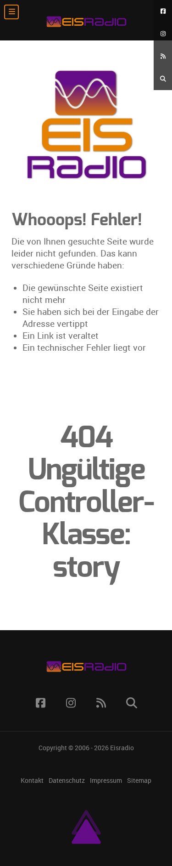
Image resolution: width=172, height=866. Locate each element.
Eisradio (122, 748)
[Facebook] (163, 11)
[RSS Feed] (163, 56)
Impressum (106, 781)
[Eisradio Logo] (86, 20)
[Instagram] (163, 34)
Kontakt (32, 781)
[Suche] (163, 79)
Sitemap (139, 781)
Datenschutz (67, 781)
